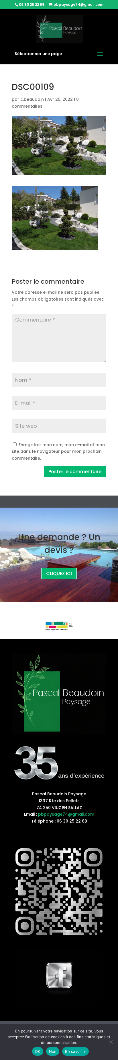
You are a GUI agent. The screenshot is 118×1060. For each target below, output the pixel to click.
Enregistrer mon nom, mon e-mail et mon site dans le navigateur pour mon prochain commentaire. (58, 451)
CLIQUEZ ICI (59, 573)
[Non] (111, 1042)
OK (37, 1051)
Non (53, 1051)
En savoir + (75, 1051)
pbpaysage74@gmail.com (66, 814)
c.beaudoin (32, 99)
